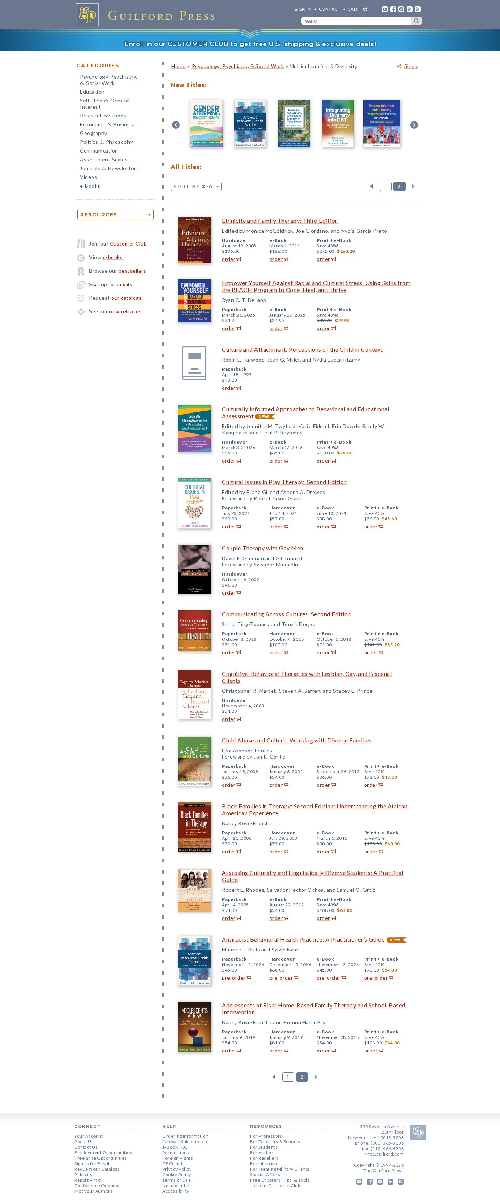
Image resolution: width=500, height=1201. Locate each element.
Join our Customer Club (275, 1185)
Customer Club (128, 243)
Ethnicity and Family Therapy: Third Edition (280, 220)
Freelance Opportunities (100, 1158)
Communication (99, 150)
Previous (371, 186)
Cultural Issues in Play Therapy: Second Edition (284, 481)
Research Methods (103, 115)
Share (411, 66)
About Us (84, 1141)
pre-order (234, 977)
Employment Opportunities (103, 1152)
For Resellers (264, 1158)
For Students (263, 1147)
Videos (88, 177)
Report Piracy (88, 1180)
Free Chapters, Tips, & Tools (280, 1180)
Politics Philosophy (106, 142)
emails (124, 284)
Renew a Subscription (184, 1141)
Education (92, 92)
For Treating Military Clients (280, 1169)
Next (413, 186)
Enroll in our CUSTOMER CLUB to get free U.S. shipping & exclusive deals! (250, 44)
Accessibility (175, 1191)
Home (178, 66)
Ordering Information (185, 1136)
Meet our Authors (93, 1191)
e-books (113, 257)
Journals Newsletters (109, 169)
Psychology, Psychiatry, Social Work (108, 80)
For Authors (263, 1152)
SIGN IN (303, 9)
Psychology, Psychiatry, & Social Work (238, 66)
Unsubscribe (175, 1185)
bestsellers (132, 270)
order (228, 259)
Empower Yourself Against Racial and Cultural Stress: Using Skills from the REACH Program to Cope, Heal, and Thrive (316, 286)
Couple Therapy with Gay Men (262, 548)
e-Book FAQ (175, 1147)
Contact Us (86, 1147)
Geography (93, 133)
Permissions (175, 1152)
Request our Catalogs (97, 1169)
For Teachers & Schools (275, 1141)
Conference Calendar (97, 1185)
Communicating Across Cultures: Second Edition (286, 613)
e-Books (90, 186)
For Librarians (265, 1163)
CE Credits (173, 1163)
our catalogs (126, 298)
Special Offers (265, 1174)
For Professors (266, 1136)
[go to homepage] (147, 14)
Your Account (88, 1136)
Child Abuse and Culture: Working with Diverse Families (297, 740)
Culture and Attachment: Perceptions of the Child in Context (302, 349)
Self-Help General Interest (105, 103)
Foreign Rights (177, 1158)
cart (354, 9)
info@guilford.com (384, 1154)
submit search (416, 21)
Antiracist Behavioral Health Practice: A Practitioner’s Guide (303, 939)
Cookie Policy (176, 1174)
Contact (330, 9)
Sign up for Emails (93, 1163)
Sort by (193, 186)
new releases (125, 311)
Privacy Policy (176, 1169)
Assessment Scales (104, 159)
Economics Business (108, 125)
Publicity (83, 1174)
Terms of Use (176, 1180)
